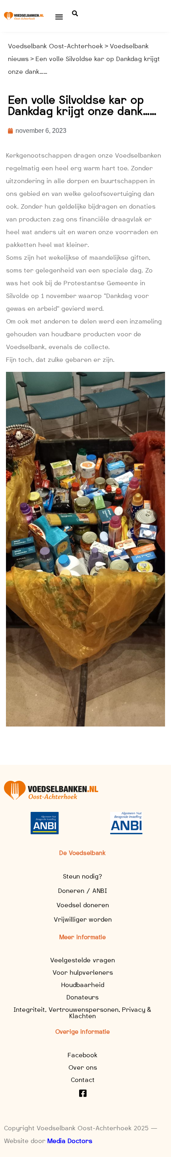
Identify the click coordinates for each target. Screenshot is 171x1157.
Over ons (82, 1067)
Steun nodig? (82, 876)
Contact (83, 1080)
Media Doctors (69, 1141)
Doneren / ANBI (82, 890)
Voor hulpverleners (82, 972)
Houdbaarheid (82, 985)
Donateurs (82, 997)
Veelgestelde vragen (82, 960)
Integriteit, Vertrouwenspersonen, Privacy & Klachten (83, 1013)
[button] (59, 16)
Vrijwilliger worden (83, 919)
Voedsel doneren (82, 905)
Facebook (82, 1055)
